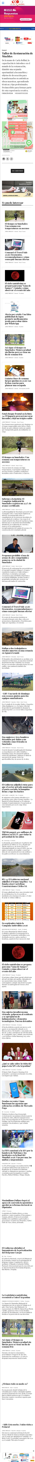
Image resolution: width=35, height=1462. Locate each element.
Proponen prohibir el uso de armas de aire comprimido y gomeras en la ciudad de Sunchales (15, 559)
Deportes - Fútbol (15, 702)
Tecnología (7, 840)
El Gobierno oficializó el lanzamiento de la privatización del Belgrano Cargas (17, 1250)
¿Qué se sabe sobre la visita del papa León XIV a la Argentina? (16, 1064)
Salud (11, 1387)
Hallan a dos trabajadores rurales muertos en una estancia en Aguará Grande (17, 650)
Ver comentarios (17, 171)
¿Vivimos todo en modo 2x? (15, 1383)
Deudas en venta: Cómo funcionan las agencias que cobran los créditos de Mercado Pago (17, 1104)
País (16, 795)
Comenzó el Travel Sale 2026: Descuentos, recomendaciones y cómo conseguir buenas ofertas (17, 256)
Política (22, 1301)
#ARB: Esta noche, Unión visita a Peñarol (17, 1425)
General (4, 50)
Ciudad (13, 509)
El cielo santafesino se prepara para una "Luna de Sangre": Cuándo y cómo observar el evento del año (18, 287)
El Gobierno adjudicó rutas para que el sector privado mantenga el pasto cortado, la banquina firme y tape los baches (17, 788)
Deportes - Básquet (16, 1430)
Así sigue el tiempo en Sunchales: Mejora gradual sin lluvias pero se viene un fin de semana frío (18, 351)
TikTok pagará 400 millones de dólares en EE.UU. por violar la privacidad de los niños (17, 834)
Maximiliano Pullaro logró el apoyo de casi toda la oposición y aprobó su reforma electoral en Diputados (17, 1204)
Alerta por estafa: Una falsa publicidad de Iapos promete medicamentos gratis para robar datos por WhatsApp (18, 319)
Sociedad (13, 1069)
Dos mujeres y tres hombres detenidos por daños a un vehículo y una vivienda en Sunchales (15, 740)
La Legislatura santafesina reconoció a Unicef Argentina (16, 1296)
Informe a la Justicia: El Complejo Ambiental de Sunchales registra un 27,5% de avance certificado (16, 502)
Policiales (13, 422)
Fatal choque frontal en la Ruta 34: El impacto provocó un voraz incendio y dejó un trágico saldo (17, 416)
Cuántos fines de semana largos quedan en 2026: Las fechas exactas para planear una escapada (18, 382)
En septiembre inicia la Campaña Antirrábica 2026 (15, 924)
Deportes (13, 1163)
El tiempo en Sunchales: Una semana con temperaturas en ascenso (17, 226)
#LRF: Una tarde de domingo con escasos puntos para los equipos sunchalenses (16, 695)
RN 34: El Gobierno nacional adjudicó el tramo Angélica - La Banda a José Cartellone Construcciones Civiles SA (17, 882)
